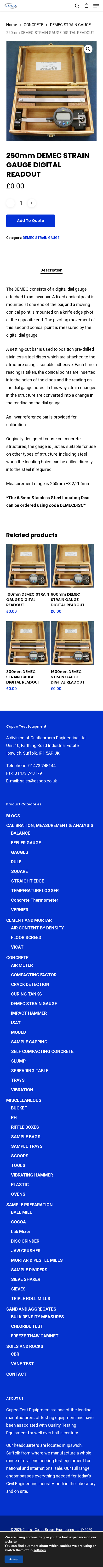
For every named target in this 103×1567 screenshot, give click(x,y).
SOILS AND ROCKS (24, 1346)
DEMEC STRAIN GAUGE (70, 25)
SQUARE (19, 871)
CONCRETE (33, 25)
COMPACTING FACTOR (34, 974)
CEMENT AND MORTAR (29, 920)
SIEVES (18, 1288)
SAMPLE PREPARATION (29, 1204)
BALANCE (20, 833)
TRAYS (18, 1080)
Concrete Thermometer (34, 900)
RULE (16, 861)
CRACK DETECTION (30, 984)
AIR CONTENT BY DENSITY (37, 927)
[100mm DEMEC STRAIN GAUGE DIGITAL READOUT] (28, 566)
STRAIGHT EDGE (27, 880)
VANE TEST (22, 1363)
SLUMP (18, 1061)
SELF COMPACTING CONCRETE (42, 1051)
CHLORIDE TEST (27, 1326)
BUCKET (19, 1107)
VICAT (17, 947)
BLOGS (13, 815)
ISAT (16, 1022)
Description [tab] (51, 270)
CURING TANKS (26, 993)
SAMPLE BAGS (25, 1136)
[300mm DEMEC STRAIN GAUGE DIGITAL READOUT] (28, 643)
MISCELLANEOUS (23, 1100)
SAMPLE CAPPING (29, 1041)
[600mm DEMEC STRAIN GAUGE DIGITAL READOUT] (72, 566)
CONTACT (16, 1374)
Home (11, 25)
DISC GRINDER (25, 1241)
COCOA (18, 1221)
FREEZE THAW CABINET (34, 1335)
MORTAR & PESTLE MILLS (37, 1260)
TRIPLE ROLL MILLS (30, 1298)
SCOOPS (20, 1155)
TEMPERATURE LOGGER (35, 890)
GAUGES (19, 852)
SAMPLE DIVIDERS (29, 1269)
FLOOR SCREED (26, 937)
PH (14, 1117)
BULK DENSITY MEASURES (37, 1316)
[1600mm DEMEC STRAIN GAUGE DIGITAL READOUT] (72, 643)
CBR (15, 1354)
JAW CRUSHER (25, 1250)
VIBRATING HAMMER (32, 1174)
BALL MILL (21, 1212)
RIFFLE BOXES (25, 1127)
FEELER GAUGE (26, 842)
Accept (13, 1559)
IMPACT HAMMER (29, 1013)
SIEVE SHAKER (25, 1279)
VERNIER (19, 909)
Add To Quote (30, 220)
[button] (96, 5)
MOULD (18, 1032)
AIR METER (22, 965)
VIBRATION (22, 1089)
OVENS (18, 1194)
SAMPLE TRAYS (27, 1146)
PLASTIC (20, 1184)
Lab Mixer (20, 1231)
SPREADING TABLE (29, 1070)
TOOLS (18, 1165)
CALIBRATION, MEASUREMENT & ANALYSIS (49, 825)
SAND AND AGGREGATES (31, 1309)
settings (40, 1550)
